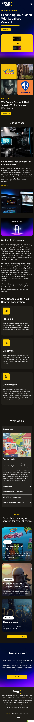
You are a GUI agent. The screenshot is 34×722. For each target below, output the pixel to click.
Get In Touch (24, 714)
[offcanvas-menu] (31, 4)
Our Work (17, 717)
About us (15, 714)
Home (8, 714)
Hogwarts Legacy (11, 622)
